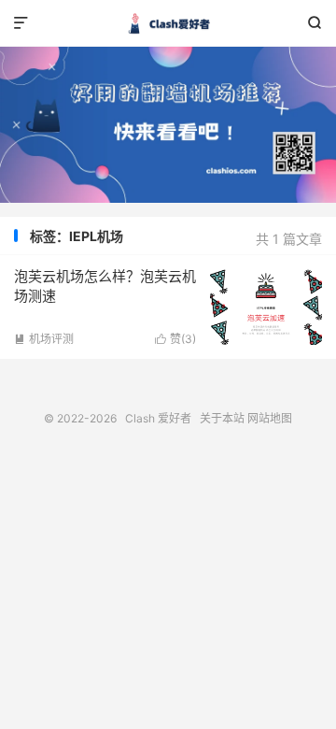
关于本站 (222, 418)
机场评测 (44, 339)
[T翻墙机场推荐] (168, 125)
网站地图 (269, 418)
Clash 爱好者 (168, 23)
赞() (175, 339)
